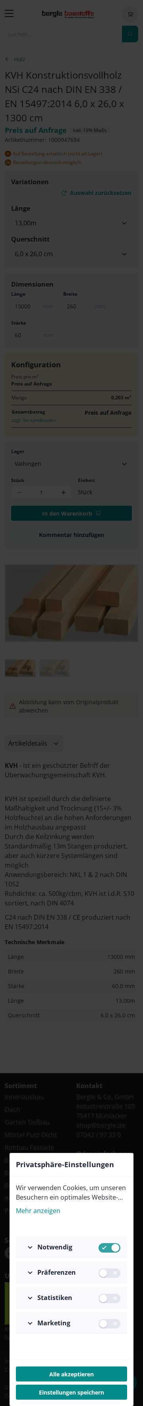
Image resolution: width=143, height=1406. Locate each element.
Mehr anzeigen (38, 1210)
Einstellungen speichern (71, 1392)
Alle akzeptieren (71, 1374)
